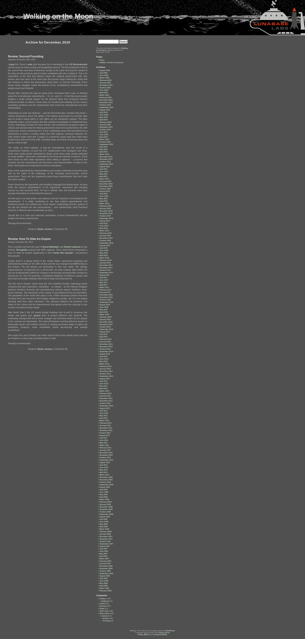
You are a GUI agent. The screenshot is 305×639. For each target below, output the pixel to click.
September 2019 (106, 218)
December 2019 (106, 211)
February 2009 (106, 502)
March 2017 (104, 287)
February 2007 (106, 561)
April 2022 (103, 152)
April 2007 (103, 556)
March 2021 (104, 179)
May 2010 (104, 470)
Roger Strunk (164, 633)
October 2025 (105, 88)
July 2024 (103, 112)
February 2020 (106, 206)
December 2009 (106, 477)
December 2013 (106, 371)
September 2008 (106, 514)
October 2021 (105, 162)
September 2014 (106, 351)
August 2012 (104, 408)
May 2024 (104, 117)
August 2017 (104, 275)
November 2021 (106, 159)
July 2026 (103, 73)
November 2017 (106, 268)
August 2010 (104, 462)
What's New (104, 613)
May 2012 (104, 416)
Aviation (102, 599)
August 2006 (104, 576)
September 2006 (106, 573)
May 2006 (104, 583)
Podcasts (107, 621)
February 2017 (106, 290)
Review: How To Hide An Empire (29, 238)
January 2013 (105, 396)
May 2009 (104, 494)
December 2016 (106, 295)
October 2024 (105, 105)
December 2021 (106, 157)
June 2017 (104, 280)
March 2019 (104, 231)
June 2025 (104, 90)
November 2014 (106, 347)
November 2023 (106, 127)
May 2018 (104, 253)
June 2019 (104, 226)
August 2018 (104, 245)
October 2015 (105, 327)
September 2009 (106, 485)
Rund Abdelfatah (51, 247)
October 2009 (105, 482)
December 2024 (106, 100)
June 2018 (104, 250)
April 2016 (103, 312)
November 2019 (106, 213)
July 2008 (103, 519)
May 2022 (104, 149)
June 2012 (104, 413)
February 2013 (106, 393)
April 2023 (103, 137)
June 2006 (104, 581)
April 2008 (103, 527)
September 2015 (106, 329)
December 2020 (106, 184)
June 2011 (104, 440)
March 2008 (104, 529)
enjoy (11, 64)
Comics (102, 603)
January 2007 (105, 563)
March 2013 (104, 391)
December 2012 (106, 398)
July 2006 (103, 578)
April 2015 (103, 337)
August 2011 (104, 435)
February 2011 (105, 448)
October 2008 (105, 512)
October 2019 (105, 216)
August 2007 (104, 546)
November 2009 (106, 480)
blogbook (105, 601)
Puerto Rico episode (63, 253)
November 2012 (106, 401)
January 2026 (105, 83)
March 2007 (104, 559)
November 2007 (106, 539)
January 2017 (105, 292)
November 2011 (106, 430)
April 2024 (103, 120)
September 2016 (106, 302)
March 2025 (104, 95)
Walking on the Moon (58, 16)
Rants (102, 608)
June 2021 (104, 171)
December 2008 (106, 507)
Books (41, 229)
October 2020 (105, 189)
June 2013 (104, 383)
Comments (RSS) (160, 634)
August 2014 (104, 354)
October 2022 (105, 142)
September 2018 (106, 243)
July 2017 (103, 277)
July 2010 (103, 465)
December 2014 (106, 344)
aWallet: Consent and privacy (111, 62)
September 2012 (106, 406)
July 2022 (103, 147)
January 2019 (105, 236)
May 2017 (104, 282)
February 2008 (106, 531)
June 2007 (104, 551)
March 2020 (104, 203)
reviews (48, 229)
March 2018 (104, 258)
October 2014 (105, 349)
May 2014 (104, 361)
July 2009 (103, 490)
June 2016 (104, 307)
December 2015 (106, 322)
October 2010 (105, 457)
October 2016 (105, 300)
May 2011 (103, 443)
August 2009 (104, 487)
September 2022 (106, 144)
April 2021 (103, 176)
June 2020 (104, 196)
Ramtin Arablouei (72, 247)
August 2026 (104, 70)
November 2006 (106, 568)
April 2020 (103, 201)
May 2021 (104, 174)
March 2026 (104, 78)
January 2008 (105, 534)
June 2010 (104, 467)
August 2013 (104, 379)
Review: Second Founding (25, 56)
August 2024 (104, 110)
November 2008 (106, 509)
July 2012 (103, 411)
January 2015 (105, 342)
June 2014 (104, 359)
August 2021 (104, 166)
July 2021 (103, 169)
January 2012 (105, 425)
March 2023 (104, 139)
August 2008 (104, 517)
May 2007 (104, 554)
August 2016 (104, 305)
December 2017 (106, 265)
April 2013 (103, 388)
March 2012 (104, 420)
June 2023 (104, 134)
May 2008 (104, 524)
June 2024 (104, 115)
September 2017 (106, 273)
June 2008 (104, 522)
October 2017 (105, 270)
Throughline (22, 250)
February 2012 (106, 423)
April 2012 (103, 418)
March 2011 (104, 445)
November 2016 (106, 297)
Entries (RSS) (143, 634)
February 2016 (106, 317)
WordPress (170, 631)
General (103, 606)
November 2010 (106, 455)
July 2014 (103, 356)
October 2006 (105, 571)
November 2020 (106, 186)
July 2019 (103, 223)
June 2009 (104, 492)
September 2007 (106, 544)
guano (37, 315)
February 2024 (106, 122)
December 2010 (106, 453)
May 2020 (104, 199)
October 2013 (105, 374)
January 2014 (105, 369)
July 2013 (103, 381)
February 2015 (106, 339)
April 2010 (103, 472)
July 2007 (103, 549)
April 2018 (103, 255)
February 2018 (106, 260)
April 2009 (103, 497)
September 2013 (106, 376)
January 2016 (105, 319)
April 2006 (103, 586)
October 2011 (105, 433)
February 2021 (106, 181)
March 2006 (104, 588)
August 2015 (104, 332)
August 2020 (104, 191)
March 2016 (104, 314)
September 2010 (106, 460)
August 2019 (104, 221)
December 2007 (106, 536)
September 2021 (106, 164)
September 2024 (106, 107)
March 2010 (104, 475)
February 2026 (106, 80)
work (30, 64)
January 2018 (105, 263)
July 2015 (103, 334)
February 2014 (106, 366)
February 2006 (106, 591)
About (101, 60)
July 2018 (103, 248)
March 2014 (104, 364)
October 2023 (105, 130)
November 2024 (106, 102)
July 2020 (103, 194)
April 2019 (103, 228)
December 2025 (106, 85)
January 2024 (105, 125)
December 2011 (106, 428)
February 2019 (106, 233)
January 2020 (105, 208)
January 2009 (105, 504)
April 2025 (103, 93)
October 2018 (105, 240)
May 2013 (104, 386)
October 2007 (105, 541)
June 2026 (104, 75)
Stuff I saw (104, 611)
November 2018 (106, 238)
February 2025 (106, 97)
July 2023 (103, 132)
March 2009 (104, 499)
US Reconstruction (78, 64)
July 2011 (103, 438)
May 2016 (104, 310)
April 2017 (103, 285)
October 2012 (105, 403)
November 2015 (106, 324)
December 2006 (106, 566)
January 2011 (105, 450)
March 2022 (104, 154)
